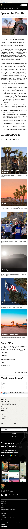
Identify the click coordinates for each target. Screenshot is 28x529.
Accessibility (3, 501)
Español (3, 418)
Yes (5, 383)
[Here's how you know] (14, 1)
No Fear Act (3, 513)
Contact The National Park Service (8, 509)
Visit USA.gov (4, 526)
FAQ (2, 414)
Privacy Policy (4, 503)
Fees (17, 8)
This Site (14, 433)
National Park (9, 5)
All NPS (14, 437)
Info (1, 8)
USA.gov (2, 519)
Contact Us (3, 410)
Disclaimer (3, 515)
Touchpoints (5, 393)
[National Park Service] (1, 5)
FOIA (2, 505)
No (5, 387)
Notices (2, 507)
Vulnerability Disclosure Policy (7, 517)
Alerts (5, 8)
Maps (10, 8)
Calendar (13, 8)
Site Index (3, 416)
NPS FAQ (2, 511)
